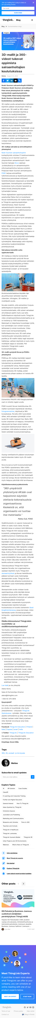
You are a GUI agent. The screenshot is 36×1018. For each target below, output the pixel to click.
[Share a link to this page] (20, 80)
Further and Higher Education (12, 800)
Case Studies (22, 788)
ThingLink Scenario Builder (11, 837)
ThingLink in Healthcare (10, 830)
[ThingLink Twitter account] (27, 1007)
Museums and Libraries (10, 822)
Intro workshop (12, 853)
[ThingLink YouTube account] (30, 1007)
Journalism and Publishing (11, 815)
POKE (4, 173)
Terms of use (6, 1011)
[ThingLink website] (7, 1007)
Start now (27, 996)
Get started (10, 863)
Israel (16, 729)
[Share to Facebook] (4, 80)
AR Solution (11, 788)
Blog (18, 20)
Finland (29, 727)
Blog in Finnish (29, 1014)
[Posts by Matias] (6, 766)
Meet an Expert (10, 996)
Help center (30, 1011)
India (21, 729)
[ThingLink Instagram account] (33, 1007)
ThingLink (13, 733)
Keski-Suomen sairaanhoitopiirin (14, 153)
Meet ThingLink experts (15, 858)
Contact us (5, 1014)
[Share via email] (16, 80)
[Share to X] (8, 80)
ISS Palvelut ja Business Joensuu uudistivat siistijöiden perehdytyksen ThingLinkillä (17, 914)
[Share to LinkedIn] (12, 80)
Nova (17, 163)
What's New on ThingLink (20, 845)
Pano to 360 (25, 822)
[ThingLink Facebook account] (25, 1007)
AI (3, 788)
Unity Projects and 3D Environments (14, 841)
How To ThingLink (22, 803)
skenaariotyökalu (8, 573)
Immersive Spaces (9, 811)
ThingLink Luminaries (10, 833)
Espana (9, 729)
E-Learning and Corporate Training (14, 796)
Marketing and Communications (13, 818)
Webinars (6, 845)
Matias (4, 76)
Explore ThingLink (13, 868)
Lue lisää (5, 685)
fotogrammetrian (8, 411)
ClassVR (5, 792)
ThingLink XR (28, 837)
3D (7, 753)
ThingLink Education (17, 727)
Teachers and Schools (10, 826)
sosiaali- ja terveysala (16, 753)
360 (3, 753)
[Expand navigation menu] (32, 20)
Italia (3, 729)
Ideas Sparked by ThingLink (12, 807)
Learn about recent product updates (19, 873)
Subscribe (18, 13)
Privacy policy (18, 1011)
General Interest (8, 803)
